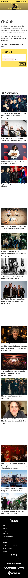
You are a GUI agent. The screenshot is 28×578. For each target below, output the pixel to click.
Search (22, 64)
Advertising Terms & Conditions (9, 539)
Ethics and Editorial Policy (8, 536)
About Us (5, 528)
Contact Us (5, 551)
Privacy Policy (6, 531)
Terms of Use (5, 533)
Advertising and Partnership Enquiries (10, 545)
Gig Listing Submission (7, 548)
